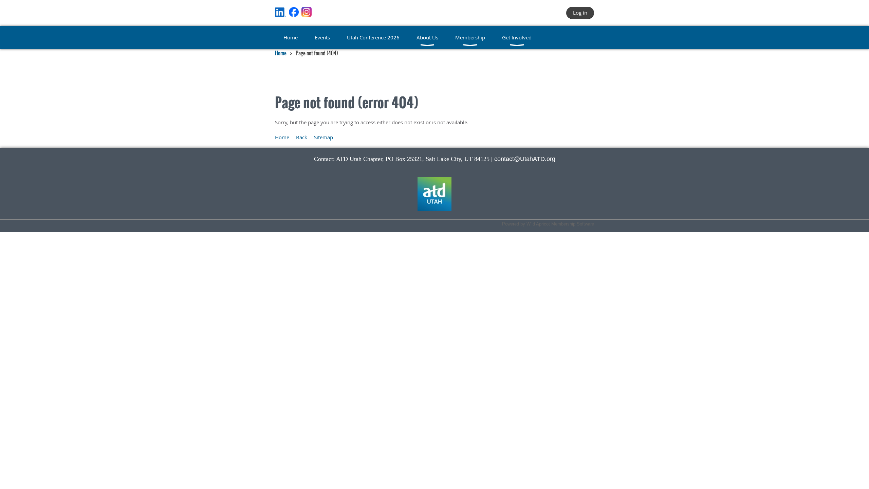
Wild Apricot (538, 224)
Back (301, 137)
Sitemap (323, 137)
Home (280, 53)
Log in (580, 12)
